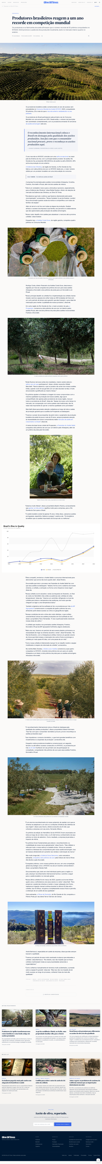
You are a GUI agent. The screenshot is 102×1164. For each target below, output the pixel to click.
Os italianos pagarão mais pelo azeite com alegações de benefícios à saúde (16, 1081)
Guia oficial (88, 1144)
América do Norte (74, 1078)
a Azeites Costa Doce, (43, 220)
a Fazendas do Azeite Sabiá (66, 425)
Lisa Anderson (17, 35)
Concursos (15, 13)
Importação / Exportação (57, 1144)
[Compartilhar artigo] (88, 36)
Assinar (70, 1155)
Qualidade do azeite (52, 980)
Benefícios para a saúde (74, 1141)
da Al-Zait (32, 748)
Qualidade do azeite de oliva (75, 1139)
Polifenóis (37, 1139)
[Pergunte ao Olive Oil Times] (98, 1160)
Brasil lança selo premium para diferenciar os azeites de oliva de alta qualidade (84, 1032)
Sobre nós (64, 1155)
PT (96, 2)
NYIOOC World (54, 979)
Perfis (4, 1029)
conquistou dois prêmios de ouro (44, 858)
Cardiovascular (38, 1144)
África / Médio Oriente (42, 1078)
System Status (97, 1155)
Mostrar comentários (52, 994)
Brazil (35, 979)
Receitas (81, 2)
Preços (53, 1139)
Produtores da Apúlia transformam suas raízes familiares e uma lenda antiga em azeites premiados (16, 1033)
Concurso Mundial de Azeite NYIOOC (49, 109)
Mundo (4, 2)
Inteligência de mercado (91, 1139)
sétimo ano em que (32, 384)
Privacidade (83, 1155)
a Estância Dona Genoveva (49, 855)
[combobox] (48, 6)
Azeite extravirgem (43, 979)
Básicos (74, 2)
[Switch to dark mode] (99, 2)
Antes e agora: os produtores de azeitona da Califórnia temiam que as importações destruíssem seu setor (84, 1082)
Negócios (16, 2)
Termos (90, 1155)
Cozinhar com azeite (73, 1144)
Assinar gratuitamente (62, 1124)
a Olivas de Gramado (44, 894)
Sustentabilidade (56, 1146)
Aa (42, 36)
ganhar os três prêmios (36, 508)
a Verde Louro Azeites (50, 649)
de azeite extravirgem (33, 124)
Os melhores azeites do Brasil (44, 176)
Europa (4, 1078)
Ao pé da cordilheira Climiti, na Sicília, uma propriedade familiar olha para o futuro (51, 1032)
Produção (24, 2)
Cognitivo (37, 1146)
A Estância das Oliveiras (34, 167)
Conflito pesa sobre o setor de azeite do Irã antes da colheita (50, 1081)
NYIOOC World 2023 (64, 979)
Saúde (9, 2)
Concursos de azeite (39, 980)
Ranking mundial (89, 1141)
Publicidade (76, 1155)
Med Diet (37, 1141)
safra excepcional (62, 156)
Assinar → (97, 6)
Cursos (89, 2)
